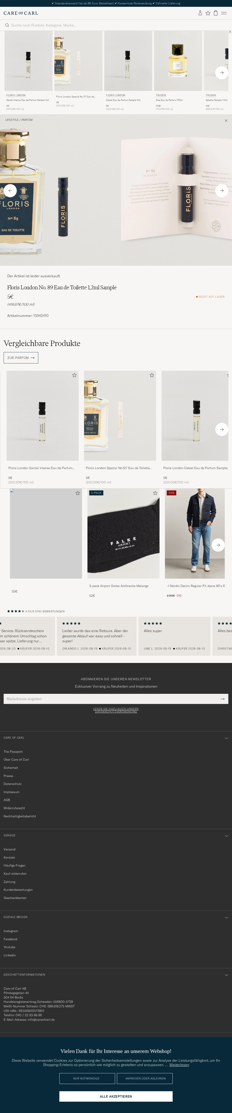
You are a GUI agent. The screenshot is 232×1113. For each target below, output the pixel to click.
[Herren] (46, 534)
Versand (9, 849)
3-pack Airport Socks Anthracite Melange (118, 586)
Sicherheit (11, 768)
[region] (116, 636)
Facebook (10, 939)
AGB (7, 800)
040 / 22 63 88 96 (29, 1015)
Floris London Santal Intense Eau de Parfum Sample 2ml (40, 468)
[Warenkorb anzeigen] (215, 13)
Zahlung (9, 882)
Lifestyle (12, 120)
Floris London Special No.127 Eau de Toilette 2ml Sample (75, 96)
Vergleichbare (42, 343)
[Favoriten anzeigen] (207, 13)
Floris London (16, 95)
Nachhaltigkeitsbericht (20, 816)
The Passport (13, 752)
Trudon (161, 95)
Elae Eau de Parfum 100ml (169, 100)
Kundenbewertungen (18, 890)
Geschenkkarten (15, 898)
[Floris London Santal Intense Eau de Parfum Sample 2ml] (43, 463)
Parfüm (27, 120)
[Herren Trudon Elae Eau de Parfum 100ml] (178, 61)
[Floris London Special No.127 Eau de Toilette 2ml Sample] (120, 463)
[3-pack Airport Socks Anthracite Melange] (123, 581)
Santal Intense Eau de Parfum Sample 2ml (27, 100)
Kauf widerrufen (15, 874)
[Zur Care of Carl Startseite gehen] (21, 13)
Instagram (11, 931)
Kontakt (9, 857)
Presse (8, 776)
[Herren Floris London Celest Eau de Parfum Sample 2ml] (128, 61)
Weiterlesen (179, 1065)
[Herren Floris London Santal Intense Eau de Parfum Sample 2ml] (29, 61)
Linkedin (10, 955)
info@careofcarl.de (41, 1020)
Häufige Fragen (14, 865)
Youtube (9, 947)
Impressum (11, 792)
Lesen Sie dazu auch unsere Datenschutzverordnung (116, 710)
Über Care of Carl (16, 759)
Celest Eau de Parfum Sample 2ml (123, 100)
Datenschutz (13, 784)
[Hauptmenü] (223, 13)
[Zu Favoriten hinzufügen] (73, 376)
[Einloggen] (200, 13)
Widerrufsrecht (14, 808)
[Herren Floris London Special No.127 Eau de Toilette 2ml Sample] (78, 61)
